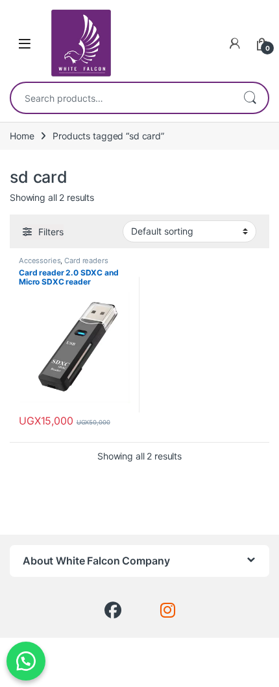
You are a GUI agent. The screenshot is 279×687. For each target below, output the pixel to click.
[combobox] (121, 98)
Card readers (86, 260)
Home (22, 135)
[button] (25, 661)
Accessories (39, 260)
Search (250, 98)
